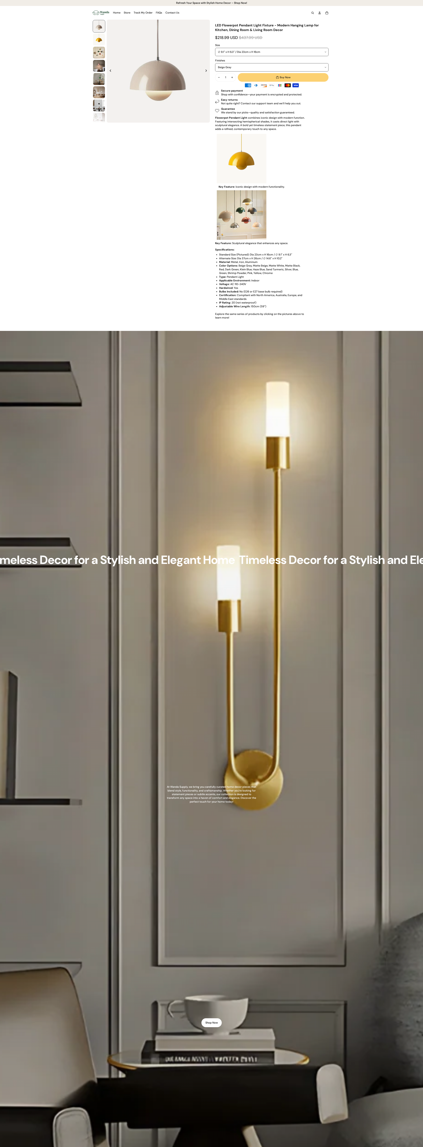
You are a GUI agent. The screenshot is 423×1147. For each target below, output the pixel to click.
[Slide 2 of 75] (99, 39)
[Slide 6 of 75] (99, 92)
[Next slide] (207, 71)
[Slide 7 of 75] (99, 105)
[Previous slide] (109, 71)
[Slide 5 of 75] (99, 79)
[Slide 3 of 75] (99, 53)
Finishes (220, 60)
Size (217, 45)
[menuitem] (116, 13)
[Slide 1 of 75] (99, 26)
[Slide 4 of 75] (99, 66)
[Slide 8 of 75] (99, 119)
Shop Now (211, 1022)
